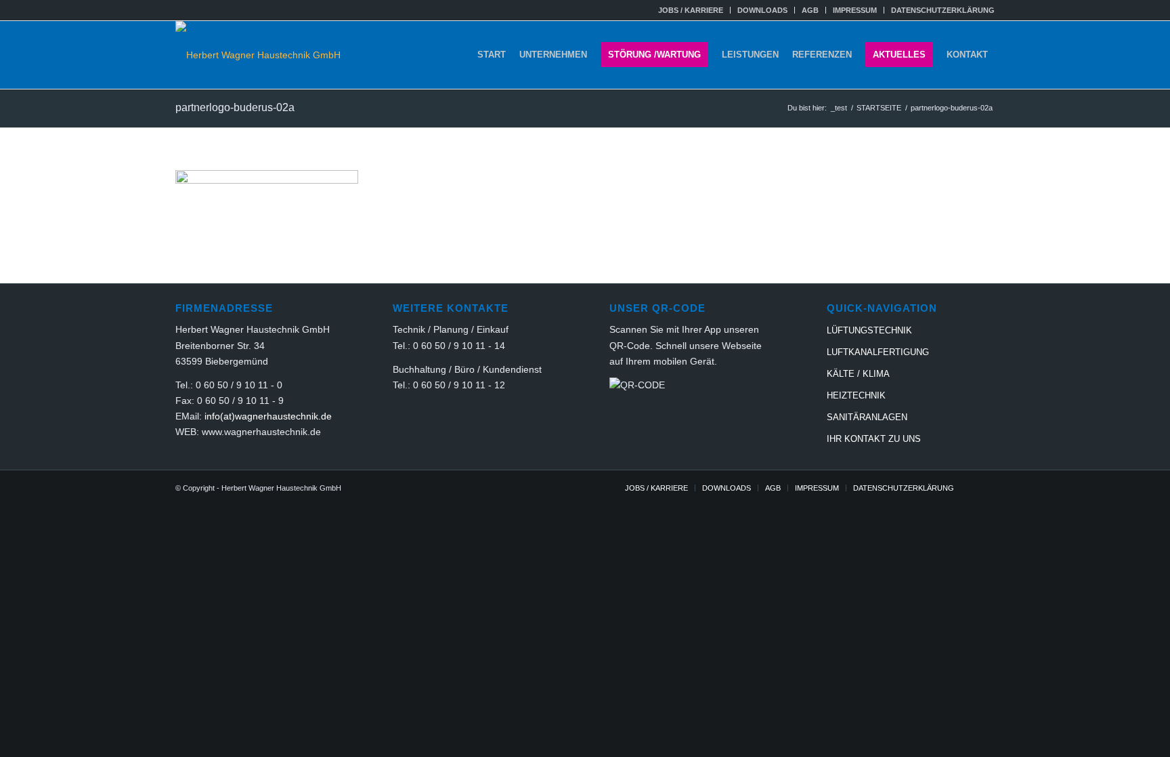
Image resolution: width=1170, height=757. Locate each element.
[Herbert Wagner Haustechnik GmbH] (258, 55)
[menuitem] (691, 10)
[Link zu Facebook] (984, 487)
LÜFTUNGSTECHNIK (869, 330)
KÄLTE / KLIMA (858, 374)
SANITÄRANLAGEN (867, 417)
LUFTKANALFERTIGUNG (878, 352)
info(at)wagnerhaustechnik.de (268, 416)
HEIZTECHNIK (856, 395)
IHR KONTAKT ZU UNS (874, 439)
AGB (810, 10)
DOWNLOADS (762, 10)
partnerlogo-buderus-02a (235, 107)
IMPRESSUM (855, 10)
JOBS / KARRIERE (690, 10)
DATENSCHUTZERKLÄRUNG (943, 10)
